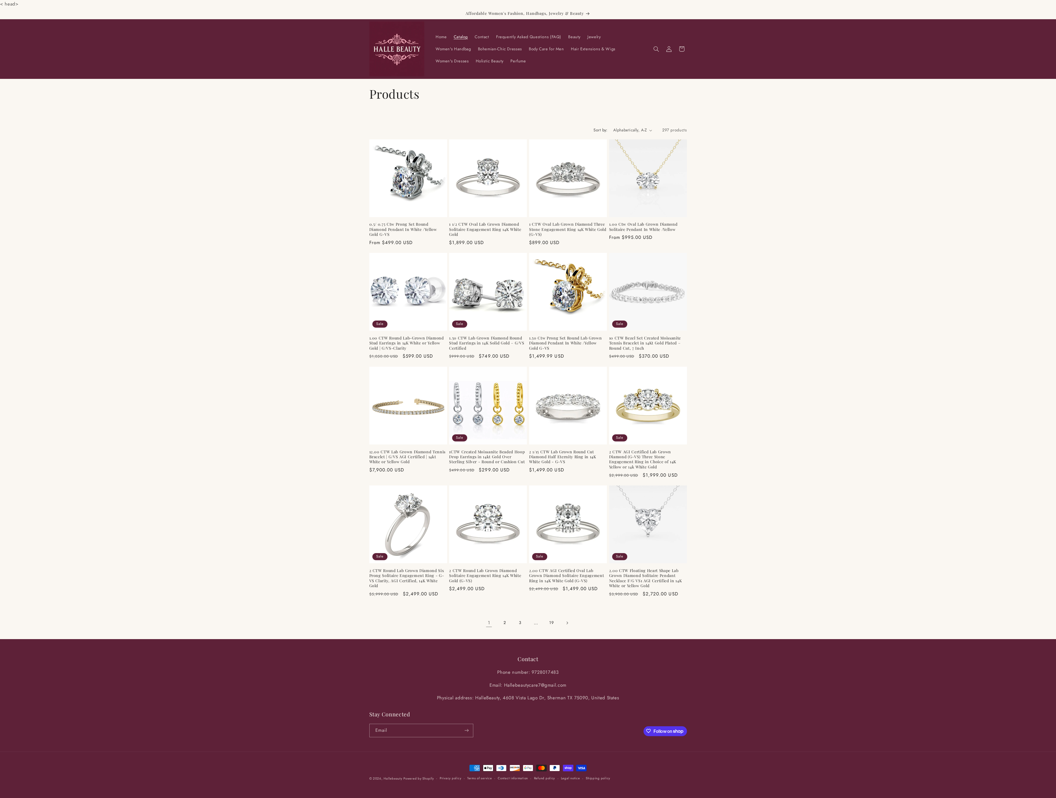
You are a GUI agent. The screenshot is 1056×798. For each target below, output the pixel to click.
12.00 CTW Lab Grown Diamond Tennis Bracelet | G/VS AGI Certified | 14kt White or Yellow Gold (407, 457)
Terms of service (479, 778)
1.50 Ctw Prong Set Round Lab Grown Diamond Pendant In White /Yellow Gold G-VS (565, 343)
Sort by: (600, 130)
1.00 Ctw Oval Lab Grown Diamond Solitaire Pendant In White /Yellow (643, 227)
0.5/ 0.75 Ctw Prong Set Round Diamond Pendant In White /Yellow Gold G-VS (403, 229)
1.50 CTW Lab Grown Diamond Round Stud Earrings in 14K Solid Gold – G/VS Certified (486, 343)
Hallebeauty (393, 778)
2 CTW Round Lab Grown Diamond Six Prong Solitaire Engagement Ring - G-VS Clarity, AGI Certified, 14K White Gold (406, 578)
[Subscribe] (466, 730)
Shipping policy (598, 778)
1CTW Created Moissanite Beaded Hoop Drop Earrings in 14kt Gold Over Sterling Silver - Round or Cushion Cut (487, 457)
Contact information (513, 778)
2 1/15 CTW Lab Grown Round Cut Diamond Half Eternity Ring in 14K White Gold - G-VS (562, 457)
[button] (656, 49)
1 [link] (489, 622)
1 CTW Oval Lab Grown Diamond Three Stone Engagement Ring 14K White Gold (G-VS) (567, 229)
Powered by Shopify (418, 778)
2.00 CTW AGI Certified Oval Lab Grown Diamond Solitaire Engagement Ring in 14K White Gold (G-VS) (566, 575)
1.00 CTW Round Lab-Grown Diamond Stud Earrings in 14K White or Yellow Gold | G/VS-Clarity (406, 343)
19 (551, 623)
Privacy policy (450, 778)
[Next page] (567, 623)
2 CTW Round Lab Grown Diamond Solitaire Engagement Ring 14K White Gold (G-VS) (485, 575)
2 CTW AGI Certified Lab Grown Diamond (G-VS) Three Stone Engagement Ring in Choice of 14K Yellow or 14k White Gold (642, 459)
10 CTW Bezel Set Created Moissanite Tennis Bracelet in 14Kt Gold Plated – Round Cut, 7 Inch (645, 343)
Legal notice (570, 778)
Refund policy (544, 778)
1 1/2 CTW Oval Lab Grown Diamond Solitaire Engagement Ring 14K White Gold (485, 229)
